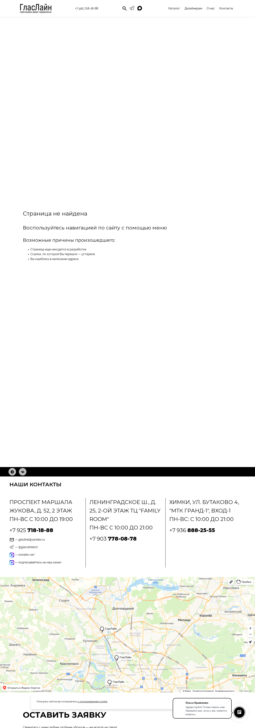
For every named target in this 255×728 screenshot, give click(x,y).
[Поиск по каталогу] (124, 8)
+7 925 (31, 530)
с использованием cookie (92, 701)
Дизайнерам (193, 8)
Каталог (174, 8)
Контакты (226, 8)
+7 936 (192, 530)
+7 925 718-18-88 (86, 8)
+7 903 (113, 538)
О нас (211, 8)
